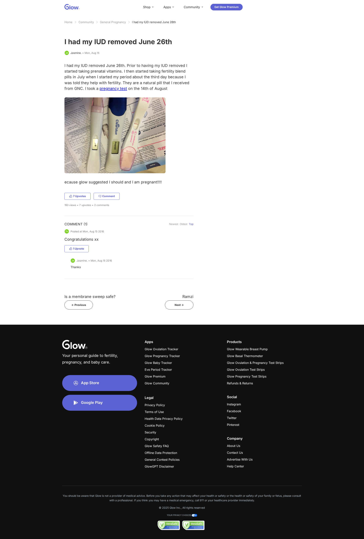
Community (86, 22)
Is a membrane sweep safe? (89, 296)
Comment (108, 196)
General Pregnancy (113, 22)
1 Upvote (78, 248)
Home (68, 22)
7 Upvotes (79, 196)
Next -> (179, 304)
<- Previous (78, 304)
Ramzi (187, 296)
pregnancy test (113, 88)
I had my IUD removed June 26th (154, 22)
